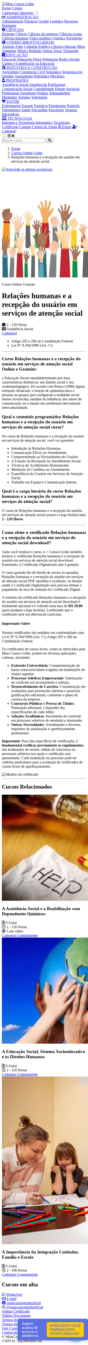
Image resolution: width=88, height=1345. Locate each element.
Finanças (31, 21)
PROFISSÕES (16, 80)
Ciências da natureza (43, 34)
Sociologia (74, 38)
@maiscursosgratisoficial (24, 1307)
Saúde (26, 110)
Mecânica (57, 76)
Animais (8, 47)
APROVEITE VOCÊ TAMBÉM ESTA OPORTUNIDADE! (65, 1330)
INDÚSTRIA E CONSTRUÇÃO (31, 68)
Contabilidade (43, 89)
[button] (7, 136)
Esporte (27, 106)
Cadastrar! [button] (9, 333)
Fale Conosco (12, 1328)
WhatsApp (13, 1294)
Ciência (21, 34)
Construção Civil (32, 72)
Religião (35, 51)
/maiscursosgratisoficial (23, 1303)
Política (42, 93)
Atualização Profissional (47, 85)
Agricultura (10, 72)
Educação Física (29, 59)
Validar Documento (16, 1316)
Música (22, 51)
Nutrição (73, 106)
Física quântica (41, 38)
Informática (44, 123)
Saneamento (24, 76)
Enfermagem (11, 106)
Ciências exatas (70, 34)
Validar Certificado (16, 1311)
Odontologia (11, 110)
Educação (9, 59)
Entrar (66, 127)
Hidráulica (41, 76)
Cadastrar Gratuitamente (20, 935)
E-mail (11, 1299)
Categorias (10, 13)
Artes (19, 47)
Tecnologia (62, 123)
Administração (12, 21)
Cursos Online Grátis (26, 153)
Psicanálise (39, 110)
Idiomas (70, 47)
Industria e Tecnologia (18, 123)
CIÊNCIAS (14, 30)
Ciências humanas (15, 38)
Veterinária (39, 97)
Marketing (9, 97)
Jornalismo (28, 93)
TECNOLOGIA (19, 118)
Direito (60, 89)
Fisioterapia (57, 106)
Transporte (71, 51)
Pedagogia (50, 59)
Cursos (17, 8)
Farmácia (41, 106)
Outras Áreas (52, 51)
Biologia (8, 34)
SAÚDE (12, 101)
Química (59, 38)
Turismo (24, 97)
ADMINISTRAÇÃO (22, 17)
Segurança (53, 72)
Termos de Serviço (16, 1320)
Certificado (10, 127)
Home (6, 8)
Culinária (31, 47)
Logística (56, 21)
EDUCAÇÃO (16, 55)
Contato (25, 127)
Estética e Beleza (51, 47)
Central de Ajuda (44, 127)
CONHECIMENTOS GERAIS (30, 42)
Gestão (43, 21)
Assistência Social (15, 85)
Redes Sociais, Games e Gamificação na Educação (41, 61)
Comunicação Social (17, 89)
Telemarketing (59, 93)
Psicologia (56, 110)
